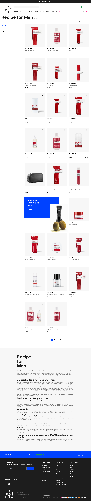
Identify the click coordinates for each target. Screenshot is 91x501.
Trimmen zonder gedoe (61, 484)
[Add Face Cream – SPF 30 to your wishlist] (42, 26)
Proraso (72, 467)
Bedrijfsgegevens (46, 471)
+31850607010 (20, 492)
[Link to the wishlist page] (83, 12)
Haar (57, 465)
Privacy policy (55, 497)
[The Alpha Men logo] (8, 9)
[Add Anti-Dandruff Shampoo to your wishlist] (64, 26)
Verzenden (44, 476)
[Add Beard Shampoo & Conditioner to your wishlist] (64, 130)
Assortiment (59, 462)
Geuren (58, 476)
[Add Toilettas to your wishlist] (42, 165)
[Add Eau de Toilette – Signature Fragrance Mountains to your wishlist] (64, 269)
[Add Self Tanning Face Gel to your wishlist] (86, 95)
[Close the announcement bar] (88, 1)
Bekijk (30, 209)
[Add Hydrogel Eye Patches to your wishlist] (64, 235)
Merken (3, 23)
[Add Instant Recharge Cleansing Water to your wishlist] (42, 269)
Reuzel (71, 465)
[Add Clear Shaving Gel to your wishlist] (86, 60)
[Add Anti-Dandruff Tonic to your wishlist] (42, 130)
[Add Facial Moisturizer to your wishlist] (86, 269)
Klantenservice (45, 465)
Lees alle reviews (81, 453)
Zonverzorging (59, 478)
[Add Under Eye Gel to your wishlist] (64, 60)
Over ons (44, 469)
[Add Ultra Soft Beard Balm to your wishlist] (86, 200)
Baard (57, 467)
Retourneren (45, 478)
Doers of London (74, 473)
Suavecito (72, 469)
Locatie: (7, 479)
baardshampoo (25, 412)
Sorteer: (75, 21)
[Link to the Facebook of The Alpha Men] (9, 484)
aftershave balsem (21, 425)
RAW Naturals (20, 429)
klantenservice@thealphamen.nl (24, 494)
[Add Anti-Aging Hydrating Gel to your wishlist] (64, 165)
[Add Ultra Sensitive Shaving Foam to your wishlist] (86, 165)
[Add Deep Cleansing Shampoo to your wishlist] (64, 304)
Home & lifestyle (59, 482)
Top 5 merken (74, 462)
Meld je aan (30, 468)
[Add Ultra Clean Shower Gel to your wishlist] (86, 235)
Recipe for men (5, 25)
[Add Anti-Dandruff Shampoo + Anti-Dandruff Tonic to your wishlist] (42, 304)
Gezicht (58, 469)
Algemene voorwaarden (46, 497)
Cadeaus (58, 480)
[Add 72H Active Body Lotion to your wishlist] (42, 235)
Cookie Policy (45, 480)
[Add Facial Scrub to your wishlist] (86, 26)
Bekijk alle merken (74, 476)
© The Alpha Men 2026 (46, 495)
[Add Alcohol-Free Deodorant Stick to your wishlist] (42, 95)
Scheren (58, 473)
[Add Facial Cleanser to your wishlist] (64, 95)
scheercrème (40, 425)
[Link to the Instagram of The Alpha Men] (6, 484)
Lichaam (58, 471)
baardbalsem (51, 412)
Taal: (14, 479)
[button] (12, 23)
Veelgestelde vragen (46, 467)
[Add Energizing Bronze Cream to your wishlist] (42, 60)
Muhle (71, 471)
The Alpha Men (46, 462)
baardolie (38, 412)
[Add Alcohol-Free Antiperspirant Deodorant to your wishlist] (86, 130)
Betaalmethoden (45, 473)
